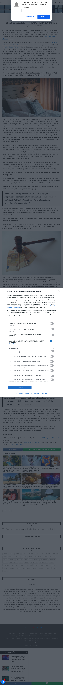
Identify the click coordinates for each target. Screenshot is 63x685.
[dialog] (31, 342)
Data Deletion (19, 393)
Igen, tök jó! (43, 16)
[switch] (52, 323)
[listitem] (31, 320)
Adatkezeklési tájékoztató (40, 393)
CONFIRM (20, 387)
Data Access (28, 393)
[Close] (59, 291)
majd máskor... (30, 16)
